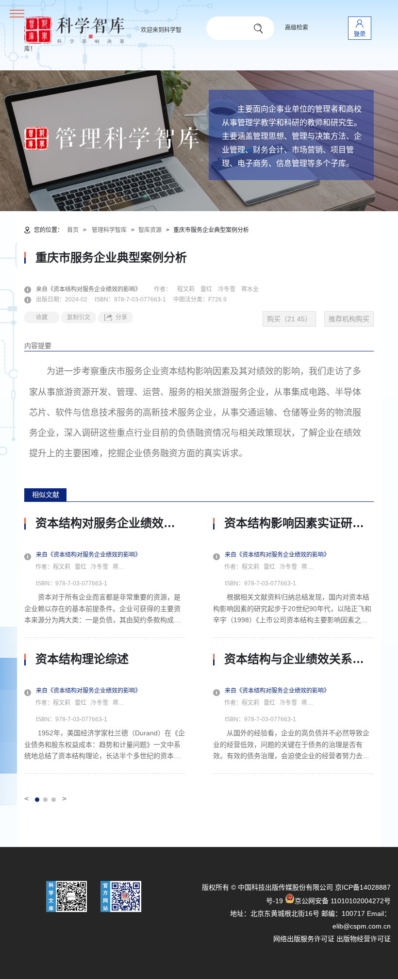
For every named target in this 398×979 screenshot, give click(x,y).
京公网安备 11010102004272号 (343, 901)
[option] (104, 645)
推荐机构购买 (349, 319)
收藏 (42, 317)
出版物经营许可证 (363, 939)
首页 (73, 230)
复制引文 (78, 317)
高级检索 (296, 27)
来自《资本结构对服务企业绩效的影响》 (94, 289)
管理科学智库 (109, 230)
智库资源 (150, 230)
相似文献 (45, 494)
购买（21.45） (289, 319)
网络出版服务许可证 (303, 939)
